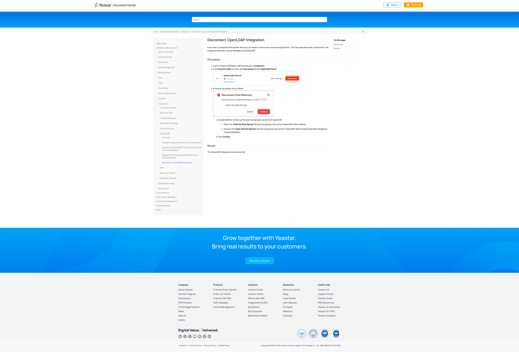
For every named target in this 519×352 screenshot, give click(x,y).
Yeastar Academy (326, 315)
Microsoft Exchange (169, 123)
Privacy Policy (210, 345)
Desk (160, 83)
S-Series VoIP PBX (222, 298)
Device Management (167, 93)
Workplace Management (169, 32)
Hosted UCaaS (255, 289)
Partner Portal (325, 298)
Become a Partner (259, 260)
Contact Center (256, 294)
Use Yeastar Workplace (167, 197)
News (181, 311)
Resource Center (291, 289)
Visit (160, 78)
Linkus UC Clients (222, 294)
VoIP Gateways (220, 302)
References (163, 188)
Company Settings (166, 183)
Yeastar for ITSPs (326, 311)
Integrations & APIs (258, 302)
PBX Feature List (326, 302)
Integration (185, 32)
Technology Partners (189, 306)
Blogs (286, 294)
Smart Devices (163, 193)
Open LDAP (195, 32)
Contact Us (323, 289)
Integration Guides (168, 108)
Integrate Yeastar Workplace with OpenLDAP (181, 143)
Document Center (124, 5)
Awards (182, 315)
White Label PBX (256, 298)
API (161, 168)
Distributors (184, 298)
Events (181, 319)
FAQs (159, 210)
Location (162, 98)
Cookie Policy (224, 345)
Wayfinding (163, 88)
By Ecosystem (255, 311)
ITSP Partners (185, 302)
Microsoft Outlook (168, 178)
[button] (155, 43)
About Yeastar (185, 289)
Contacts (183, 345)
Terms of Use (195, 345)
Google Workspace (168, 118)
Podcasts (287, 315)
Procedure (338, 44)
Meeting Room (164, 73)
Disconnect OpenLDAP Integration (214, 32)
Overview (166, 138)
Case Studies (289, 298)
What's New (162, 44)
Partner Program (187, 294)
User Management (166, 67)
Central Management (224, 306)
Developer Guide (163, 206)
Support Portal (325, 294)
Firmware (288, 306)
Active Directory (167, 128)
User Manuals (290, 302)
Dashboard (163, 62)
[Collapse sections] (363, 32)
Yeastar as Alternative (329, 306)
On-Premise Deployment (167, 201)
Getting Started (165, 57)
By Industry (254, 306)
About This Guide (165, 52)
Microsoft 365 (166, 113)
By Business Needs (257, 315)
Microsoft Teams (168, 173)
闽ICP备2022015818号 (330, 345)
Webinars (288, 311)
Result (337, 48)
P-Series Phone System (225, 289)
